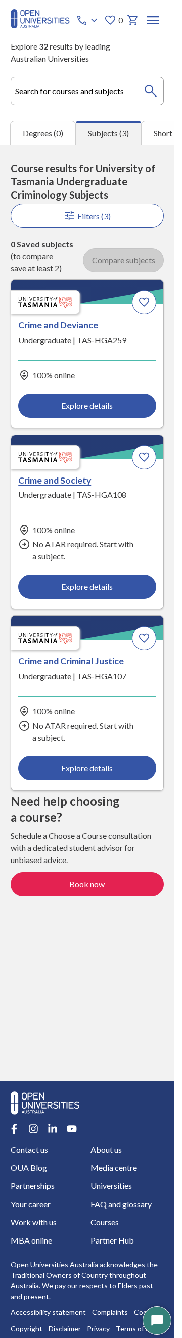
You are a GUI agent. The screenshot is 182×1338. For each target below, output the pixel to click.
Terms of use (136, 1328)
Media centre (113, 1167)
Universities (111, 1185)
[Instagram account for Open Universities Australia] (33, 1128)
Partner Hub (112, 1240)
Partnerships (33, 1185)
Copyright (26, 1328)
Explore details (87, 405)
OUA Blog (29, 1167)
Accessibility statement (48, 1312)
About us (106, 1149)
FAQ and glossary (121, 1204)
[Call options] (88, 20)
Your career (31, 1204)
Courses (104, 1222)
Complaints (110, 1312)
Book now (87, 884)
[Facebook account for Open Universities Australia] (14, 1128)
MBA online (31, 1240)
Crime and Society (54, 480)
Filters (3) (94, 216)
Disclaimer (65, 1328)
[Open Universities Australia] (40, 25)
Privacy (98, 1328)
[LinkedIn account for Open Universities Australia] (52, 1128)
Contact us (29, 1149)
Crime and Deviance (58, 324)
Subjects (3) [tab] (108, 133)
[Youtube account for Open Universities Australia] (71, 1128)
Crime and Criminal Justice (71, 660)
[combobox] (87, 91)
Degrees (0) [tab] (43, 133)
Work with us (34, 1222)
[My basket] (133, 20)
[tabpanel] (87, 613)
